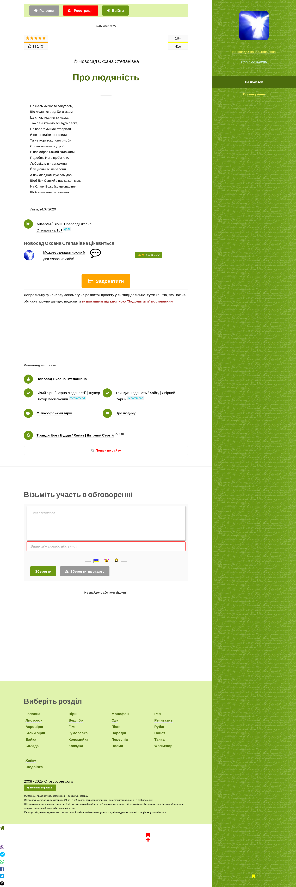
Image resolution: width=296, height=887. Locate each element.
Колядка (76, 745)
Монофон (120, 713)
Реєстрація (84, 10)
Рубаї (159, 726)
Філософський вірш (54, 413)
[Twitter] (148, 876)
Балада (32, 745)
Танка (159, 739)
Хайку (31, 760)
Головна (46, 10)
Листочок (34, 720)
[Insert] (96, 561)
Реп (157, 713)
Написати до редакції (41, 787)
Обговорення (254, 94)
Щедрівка (34, 766)
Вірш (73, 713)
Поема (117, 745)
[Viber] (148, 847)
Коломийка (78, 739)
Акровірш (34, 726)
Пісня (116, 726)
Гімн (73, 726)
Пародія (119, 733)
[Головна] (148, 828)
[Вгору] (148, 883)
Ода (115, 720)
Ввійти (118, 10)
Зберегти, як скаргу (87, 571)
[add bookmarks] (148, 837)
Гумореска (78, 733)
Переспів (120, 739)
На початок (254, 82)
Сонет (159, 733)
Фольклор (163, 745)
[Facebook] (148, 868)
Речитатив (163, 720)
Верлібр (76, 720)
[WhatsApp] (148, 861)
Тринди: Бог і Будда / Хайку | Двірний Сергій (75, 435)
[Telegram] (148, 854)
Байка (31, 739)
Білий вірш (35, 733)
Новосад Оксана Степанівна (254, 52)
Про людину (125, 413)
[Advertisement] (106, 338)
